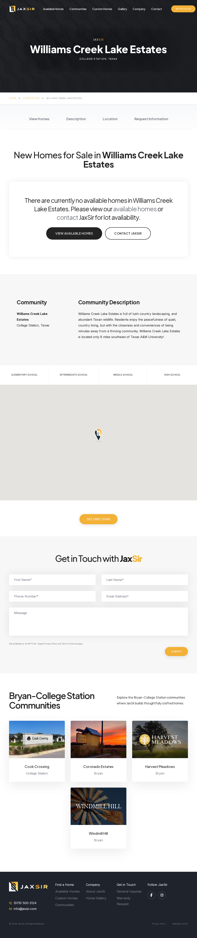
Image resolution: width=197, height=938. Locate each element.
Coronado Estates (98, 766)
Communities (78, 9)
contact (67, 217)
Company (139, 9)
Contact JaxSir (128, 233)
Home (12, 98)
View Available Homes (74, 233)
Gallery (122, 9)
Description (76, 119)
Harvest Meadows (160, 766)
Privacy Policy (50, 644)
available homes (135, 209)
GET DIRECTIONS (98, 519)
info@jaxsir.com (25, 909)
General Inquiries (129, 891)
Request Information (151, 119)
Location (110, 119)
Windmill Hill (98, 833)
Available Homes (53, 9)
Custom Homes (102, 9)
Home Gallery (96, 898)
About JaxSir (95, 891)
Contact (156, 9)
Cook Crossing (37, 766)
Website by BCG (180, 923)
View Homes (39, 119)
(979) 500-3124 (25, 903)
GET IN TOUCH (183, 9)
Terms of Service (69, 644)
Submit (176, 651)
